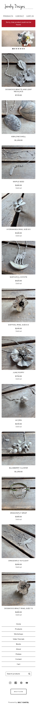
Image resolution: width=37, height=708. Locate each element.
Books (18, 644)
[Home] (18, 6)
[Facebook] (15, 683)
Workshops (18, 634)
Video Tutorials (18, 639)
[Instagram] (10, 683)
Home (18, 624)
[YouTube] (27, 683)
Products (8, 16)
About (18, 649)
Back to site (18, 691)
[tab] (13, 48)
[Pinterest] (21, 683)
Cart (18, 664)
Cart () (30, 16)
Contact (20, 16)
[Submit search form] (29, 674)
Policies (18, 654)
